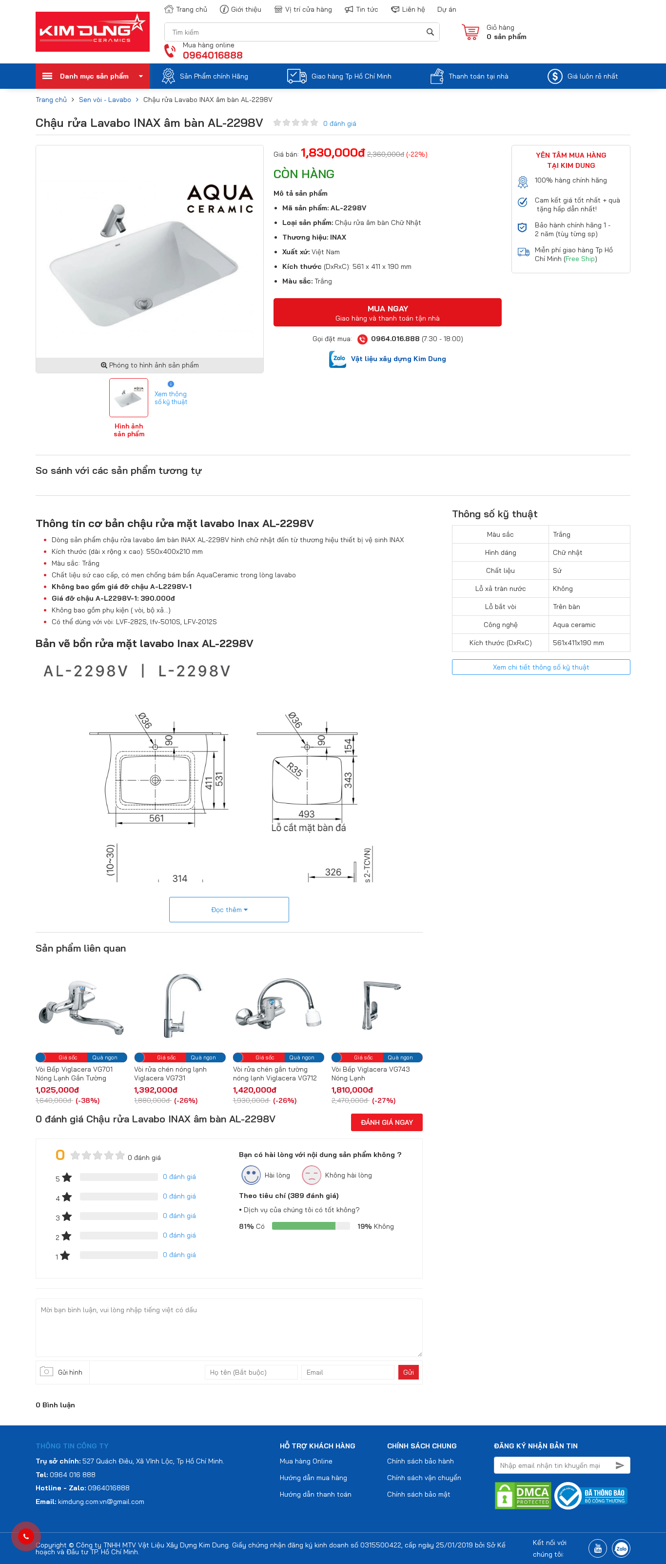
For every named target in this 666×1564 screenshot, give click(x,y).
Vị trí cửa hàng (308, 9)
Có (252, 1226)
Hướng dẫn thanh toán (316, 1494)
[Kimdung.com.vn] (93, 31)
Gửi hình (70, 1372)
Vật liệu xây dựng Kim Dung (398, 358)
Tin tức (367, 9)
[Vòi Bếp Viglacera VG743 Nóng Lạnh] (333, 1005)
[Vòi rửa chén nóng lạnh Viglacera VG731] (135, 1005)
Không (375, 1226)
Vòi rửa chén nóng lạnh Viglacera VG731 (126, 1073)
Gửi (408, 1372)
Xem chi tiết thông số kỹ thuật (541, 667)
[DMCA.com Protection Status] (523, 1495)
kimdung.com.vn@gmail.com (101, 1501)
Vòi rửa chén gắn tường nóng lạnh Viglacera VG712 (231, 1073)
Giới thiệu (246, 9)
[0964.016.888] (26, 1537)
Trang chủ (191, 9)
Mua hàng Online (306, 1461)
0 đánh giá (339, 123)
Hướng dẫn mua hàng (313, 1477)
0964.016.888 (395, 338)
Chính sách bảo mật (419, 1494)
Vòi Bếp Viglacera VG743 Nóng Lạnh (327, 1073)
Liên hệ (413, 9)
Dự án (446, 9)
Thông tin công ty (72, 1446)
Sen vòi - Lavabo (105, 99)
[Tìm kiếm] (429, 32)
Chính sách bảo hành (420, 1461)
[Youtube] (597, 1548)
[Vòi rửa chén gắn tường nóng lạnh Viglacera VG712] (234, 1005)
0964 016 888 (73, 1474)
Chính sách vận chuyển (424, 1477)
